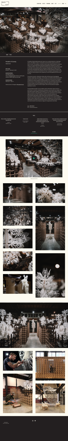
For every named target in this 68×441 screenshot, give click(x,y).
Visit (56, 3)
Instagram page (12, 75)
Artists (43, 3)
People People (7, 423)
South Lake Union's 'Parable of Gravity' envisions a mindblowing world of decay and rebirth (59, 120)
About (52, 3)
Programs (48, 3)
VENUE (63, 3)
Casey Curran (8, 63)
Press (11, 54)
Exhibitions (39, 3)
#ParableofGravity (20, 84)
